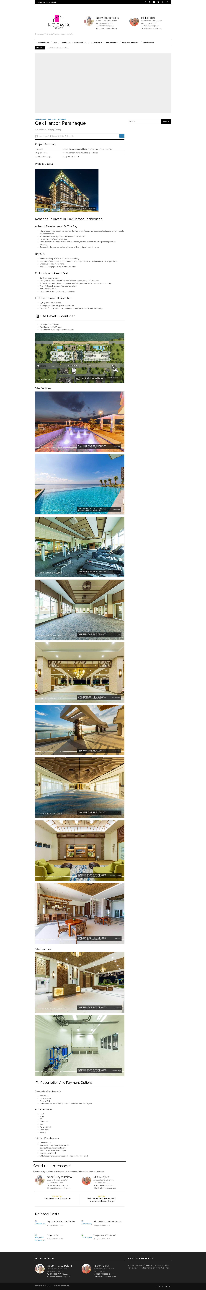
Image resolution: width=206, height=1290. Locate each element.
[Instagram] (154, 2)
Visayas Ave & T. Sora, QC (104, 1235)
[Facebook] (145, 2)
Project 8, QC (52, 48)
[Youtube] (162, 2)
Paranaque (62, 119)
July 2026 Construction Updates (107, 1221)
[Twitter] (158, 2)
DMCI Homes (52, 119)
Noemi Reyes (43, 136)
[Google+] (149, 2)
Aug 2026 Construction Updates (61, 1221)
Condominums (40, 119)
